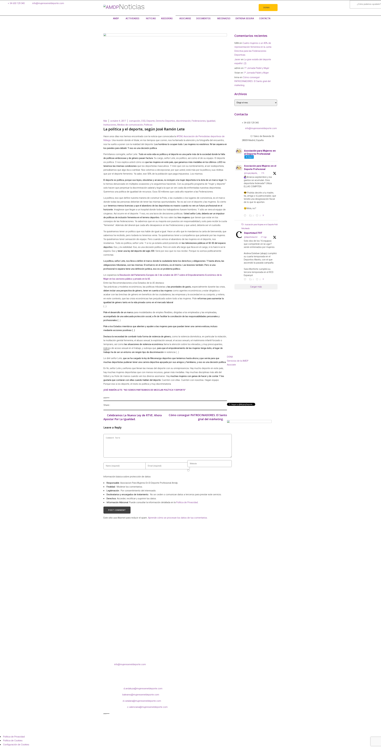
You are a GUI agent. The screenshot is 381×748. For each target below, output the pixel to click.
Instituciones (109, 124)
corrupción (134, 121)
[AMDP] (111, 7)
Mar (105, 121)
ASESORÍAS (167, 18)
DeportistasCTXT (253, 233)
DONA (230, 356)
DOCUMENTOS (203, 18)
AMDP (116, 18)
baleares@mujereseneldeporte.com (140, 694)
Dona (266, 7)
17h (262, 173)
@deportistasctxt (250, 237)
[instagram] (235, 389)
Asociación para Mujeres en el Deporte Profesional (260, 168)
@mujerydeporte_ (251, 173)
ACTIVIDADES (132, 18)
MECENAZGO (223, 18)
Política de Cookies (12, 740)
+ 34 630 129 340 (16, 3)
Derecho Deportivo (165, 121)
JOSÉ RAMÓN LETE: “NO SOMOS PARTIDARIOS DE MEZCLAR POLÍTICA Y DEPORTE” (144, 389)
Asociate (231, 364)
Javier (237, 59)
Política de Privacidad (187, 502)
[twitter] (247, 389)
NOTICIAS (151, 18)
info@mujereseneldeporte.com (48, 3)
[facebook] (229, 389)
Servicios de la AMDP (237, 360)
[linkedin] (241, 389)
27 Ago (264, 237)
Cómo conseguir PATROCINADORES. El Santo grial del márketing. (252, 81)
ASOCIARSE (185, 18)
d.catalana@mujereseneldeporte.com (142, 701)
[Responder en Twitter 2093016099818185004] (245, 279)
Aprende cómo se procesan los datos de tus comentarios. (178, 517)
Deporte (150, 121)
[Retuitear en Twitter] (242, 224)
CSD (143, 121)
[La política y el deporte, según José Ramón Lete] (113, 405)
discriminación (183, 121)
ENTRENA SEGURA (245, 18)
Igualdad (211, 121)
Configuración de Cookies (16, 744)
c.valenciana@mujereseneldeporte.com (147, 707)
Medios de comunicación (130, 124)
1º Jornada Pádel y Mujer (256, 68)
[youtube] (253, 389)
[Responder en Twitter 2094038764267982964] (245, 216)
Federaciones (199, 121)
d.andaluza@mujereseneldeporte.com (143, 688)
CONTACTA (264, 18)
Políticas (148, 124)
